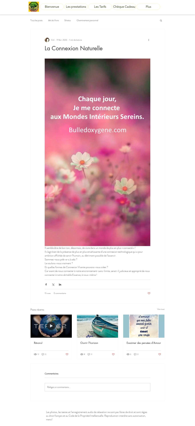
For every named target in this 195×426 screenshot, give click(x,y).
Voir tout (161, 309)
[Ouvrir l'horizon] (97, 326)
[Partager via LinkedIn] (60, 284)
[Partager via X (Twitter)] (53, 284)
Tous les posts (36, 20)
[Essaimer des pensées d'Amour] (143, 326)
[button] (161, 20)
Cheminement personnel (87, 20)
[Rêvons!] (51, 326)
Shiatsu (67, 20)
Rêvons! (38, 343)
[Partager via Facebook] (46, 284)
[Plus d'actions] (148, 40)
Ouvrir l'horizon (89, 343)
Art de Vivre (53, 20)
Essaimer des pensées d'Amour (144, 343)
